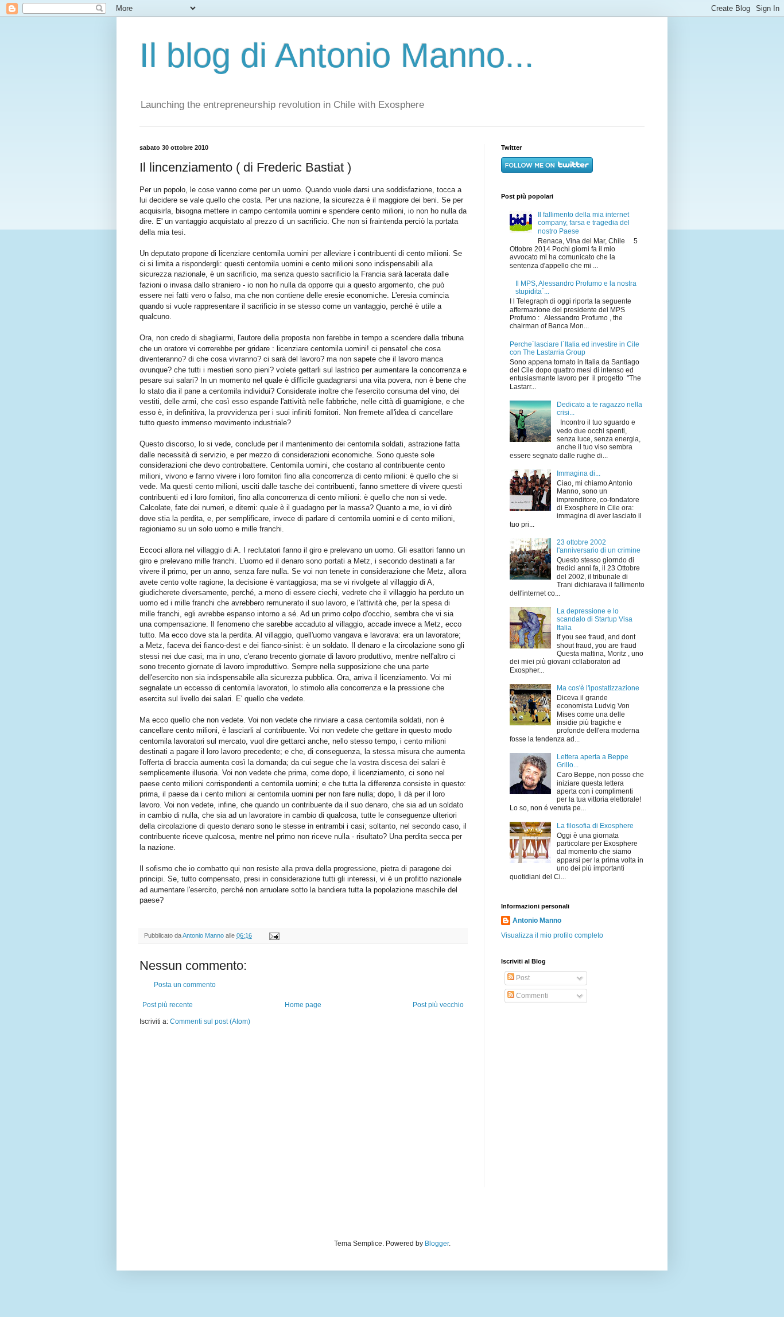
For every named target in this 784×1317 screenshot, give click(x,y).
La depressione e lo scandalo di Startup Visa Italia (594, 619)
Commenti (531, 996)
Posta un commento (185, 985)
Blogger (437, 1244)
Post (522, 978)
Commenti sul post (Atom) (210, 1021)
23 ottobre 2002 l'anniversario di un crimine (599, 546)
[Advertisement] (573, 1095)
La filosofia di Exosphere (595, 826)
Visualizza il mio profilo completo (552, 935)
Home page (303, 1005)
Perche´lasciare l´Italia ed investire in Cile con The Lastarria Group (574, 348)
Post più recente (167, 1005)
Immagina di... (578, 473)
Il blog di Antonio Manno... (336, 55)
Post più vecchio (438, 1005)
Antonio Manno (204, 935)
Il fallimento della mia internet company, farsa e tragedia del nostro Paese (584, 223)
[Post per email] (273, 935)
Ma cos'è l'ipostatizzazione (598, 688)
